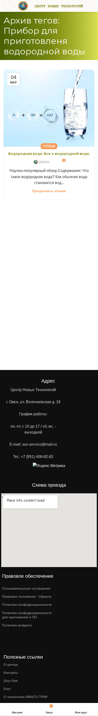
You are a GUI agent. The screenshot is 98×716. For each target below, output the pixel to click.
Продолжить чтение (49, 191)
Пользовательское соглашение (26, 588)
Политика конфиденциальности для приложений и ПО (27, 615)
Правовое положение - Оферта (26, 596)
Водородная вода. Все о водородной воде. (49, 154)
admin (44, 162)
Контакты (11, 672)
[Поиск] (92, 6)
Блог (7, 689)
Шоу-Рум (11, 681)
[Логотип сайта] (23, 6)
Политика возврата (17, 625)
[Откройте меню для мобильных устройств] (8, 6)
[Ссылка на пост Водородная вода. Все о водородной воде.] (49, 108)
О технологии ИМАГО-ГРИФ (26, 697)
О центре (11, 664)
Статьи (49, 146)
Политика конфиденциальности (27, 604)
